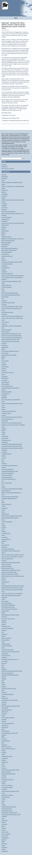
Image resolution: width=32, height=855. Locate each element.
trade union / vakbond (7, 795)
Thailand (4, 781)
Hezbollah (4, 450)
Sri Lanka (4, 739)
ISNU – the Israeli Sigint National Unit (11, 492)
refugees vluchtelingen (7, 673)
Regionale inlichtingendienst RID (10, 675)
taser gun (4, 768)
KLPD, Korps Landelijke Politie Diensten (12, 516)
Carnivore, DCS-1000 (7, 273)
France (3, 407)
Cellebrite (4, 279)
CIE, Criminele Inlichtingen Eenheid (11, 295)
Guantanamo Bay (6, 440)
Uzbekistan (4, 820)
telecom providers (6, 771)
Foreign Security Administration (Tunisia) (12, 403)
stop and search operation (8, 748)
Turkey (3, 801)
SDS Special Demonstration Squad (11, 706)
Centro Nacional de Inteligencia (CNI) (11, 281)
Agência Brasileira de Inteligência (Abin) (12, 182)
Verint (3, 826)
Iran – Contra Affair (6, 483)
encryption (4, 380)
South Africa (5, 725)
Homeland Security (6, 453)
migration (4, 560)
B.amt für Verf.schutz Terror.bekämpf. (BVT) (13, 223)
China (3, 291)
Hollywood (4, 452)
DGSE (3, 349)
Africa (3, 180)
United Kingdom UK (7, 808)
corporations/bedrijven (7, 312)
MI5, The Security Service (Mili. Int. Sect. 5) (13, 554)
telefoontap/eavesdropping (9, 773)
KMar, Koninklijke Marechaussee (10, 517)
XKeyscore (4, 843)
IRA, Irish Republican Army (9, 479)
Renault (4, 676)
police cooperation (6, 638)
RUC (3, 680)
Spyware (4, 735)
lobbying (4, 531)
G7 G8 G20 (5, 421)
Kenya (3, 512)
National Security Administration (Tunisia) (12, 587)
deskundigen (5, 347)
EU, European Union (7, 386)
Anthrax (4, 201)
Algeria (3, 188)
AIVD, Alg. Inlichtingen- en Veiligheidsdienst (13, 186)
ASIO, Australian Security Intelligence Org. (12, 213)
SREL (3, 737)
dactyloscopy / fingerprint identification (11, 326)
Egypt (3, 374)
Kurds (3, 519)
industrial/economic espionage (9, 465)
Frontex (4, 415)
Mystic (3, 583)
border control (5, 254)
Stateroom (4, 744)
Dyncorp (4, 368)
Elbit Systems (5, 378)
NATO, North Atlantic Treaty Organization (12, 589)
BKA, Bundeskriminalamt (8, 240)
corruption (4, 314)
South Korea (5, 727)
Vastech (4, 822)
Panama (4, 624)
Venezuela (4, 824)
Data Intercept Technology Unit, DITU (11, 333)
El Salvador (5, 376)
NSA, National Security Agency (9, 609)
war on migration (6, 834)
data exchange (5, 331)
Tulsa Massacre (6, 797)
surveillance (5, 758)
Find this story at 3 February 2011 (10, 118)
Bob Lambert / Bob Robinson (9, 250)
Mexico (3, 552)
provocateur (5, 661)
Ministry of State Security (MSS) (10, 574)
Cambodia (4, 265)
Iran (3, 481)
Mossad (4, 580)
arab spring (5, 207)
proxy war (4, 663)
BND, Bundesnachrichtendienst (10, 248)
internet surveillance (7, 475)
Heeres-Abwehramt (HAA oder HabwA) (12, 446)
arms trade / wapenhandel (8, 211)
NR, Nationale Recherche (8, 607)
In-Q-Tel (4, 457)
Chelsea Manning (6, 285)
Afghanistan (5, 176)
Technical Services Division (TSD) (10, 770)
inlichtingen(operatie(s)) (8, 473)
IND (3, 459)
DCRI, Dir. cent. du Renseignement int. (12, 335)
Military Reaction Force (8, 568)
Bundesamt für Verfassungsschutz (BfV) (12, 262)
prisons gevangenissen (8, 649)
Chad (3, 283)
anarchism (4, 196)
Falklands (4, 397)
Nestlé (3, 599)
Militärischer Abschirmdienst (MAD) (11, 562)
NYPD (3, 612)
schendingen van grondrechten (10, 700)
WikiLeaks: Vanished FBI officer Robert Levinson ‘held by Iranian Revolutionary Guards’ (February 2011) (13, 25)
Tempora (4, 775)
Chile (3, 289)
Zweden (4, 849)
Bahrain (4, 229)
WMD (3, 841)
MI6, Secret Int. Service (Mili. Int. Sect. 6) (12, 556)
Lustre (3, 535)
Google (3, 432)
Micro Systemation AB (7, 558)
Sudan (3, 754)
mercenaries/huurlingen (8, 549)
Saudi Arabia (5, 698)
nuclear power (5, 611)
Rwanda (4, 686)
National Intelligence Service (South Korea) (13, 585)
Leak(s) (4, 525)
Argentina (4, 209)
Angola (3, 198)
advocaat (4, 174)
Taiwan (3, 766)
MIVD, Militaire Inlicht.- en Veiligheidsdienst (13, 576)
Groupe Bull (5, 438)
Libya (3, 529)
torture (3, 793)
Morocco (4, 578)
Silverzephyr (5, 711)
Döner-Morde (5, 360)
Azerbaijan (4, 221)
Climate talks (5, 296)
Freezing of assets (6, 413)
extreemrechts (5, 393)
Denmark (4, 343)
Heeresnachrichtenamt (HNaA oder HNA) (12, 448)
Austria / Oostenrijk (6, 217)
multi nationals (5, 581)
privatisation (5, 653)
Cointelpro (4, 300)
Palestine (4, 622)
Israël (3, 494)
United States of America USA (9, 812)
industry (4, 467)
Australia (4, 215)
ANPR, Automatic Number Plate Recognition (13, 200)
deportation (5, 345)
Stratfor (3, 750)
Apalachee (4, 203)
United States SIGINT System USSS (11, 814)
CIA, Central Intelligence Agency (10, 293)
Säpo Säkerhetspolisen (8, 694)
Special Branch (5, 731)
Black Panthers (5, 244)
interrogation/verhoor (7, 477)
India (3, 461)
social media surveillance (8, 717)
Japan (3, 502)
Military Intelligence (7, 566)
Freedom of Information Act (9, 411)
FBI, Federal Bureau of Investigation (11, 399)
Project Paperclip (6, 655)
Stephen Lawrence (6, 746)
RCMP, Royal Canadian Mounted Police (12, 671)
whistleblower (5, 837)
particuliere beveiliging (7, 628)
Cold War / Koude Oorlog (8, 302)
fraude (3, 409)
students (4, 752)
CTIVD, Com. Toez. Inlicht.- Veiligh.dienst (12, 318)
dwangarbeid (5, 366)
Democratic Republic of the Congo (10, 341)
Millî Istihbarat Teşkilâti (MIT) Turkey (11, 570)
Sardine (4, 696)
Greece (3, 434)
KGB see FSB (5, 514)
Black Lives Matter (6, 242)
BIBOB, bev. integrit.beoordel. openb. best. (13, 238)
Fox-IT (3, 405)
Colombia (4, 304)
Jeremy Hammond (6, 504)
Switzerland (5, 762)
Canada (4, 269)
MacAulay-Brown (6, 539)
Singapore (4, 713)
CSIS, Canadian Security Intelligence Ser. (12, 316)
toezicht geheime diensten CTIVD (10, 791)
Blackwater (4, 246)
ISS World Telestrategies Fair (9, 498)
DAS (3, 327)
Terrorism (4, 777)
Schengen (4, 702)
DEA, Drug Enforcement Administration (12, 337)
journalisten (5, 508)
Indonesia (4, 463)
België (3, 234)
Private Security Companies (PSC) (10, 651)
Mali (3, 543)
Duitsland (4, 364)
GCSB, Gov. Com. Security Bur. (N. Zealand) (13, 424)
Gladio (3, 430)
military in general (6, 564)
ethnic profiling (5, 384)
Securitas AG (5, 707)
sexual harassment (6, 709)
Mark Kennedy (5, 545)
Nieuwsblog (5, 166)
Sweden (4, 760)
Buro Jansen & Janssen (8, 145)
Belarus (4, 232)
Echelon (4, 370)
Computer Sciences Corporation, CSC (11, 308)
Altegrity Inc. (5, 190)
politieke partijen (6, 644)
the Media (4, 789)
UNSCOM (4, 816)
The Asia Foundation (7, 785)
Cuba (3, 320)
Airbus (3, 184)
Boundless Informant (7, 256)
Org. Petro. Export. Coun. (8, 618)
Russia (3, 684)
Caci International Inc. (7, 263)
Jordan (3, 506)
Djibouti (3, 357)
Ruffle (3, 682)
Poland (3, 636)
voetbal (3, 830)
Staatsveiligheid (6, 740)
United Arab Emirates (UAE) (9, 806)
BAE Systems (5, 225)
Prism (3, 647)
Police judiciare (5, 640)
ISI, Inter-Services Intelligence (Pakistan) (12, 488)
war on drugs (5, 832)
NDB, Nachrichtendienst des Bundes (11, 595)
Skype (3, 715)
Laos (3, 523)
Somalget (4, 719)
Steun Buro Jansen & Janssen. (10, 150)
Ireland (3, 486)
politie (3, 642)
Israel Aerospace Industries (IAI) (10, 496)
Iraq (3, 485)
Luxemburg (5, 537)
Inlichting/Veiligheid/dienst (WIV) (10, 471)
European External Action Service (10, 388)
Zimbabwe (4, 847)
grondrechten (5, 436)
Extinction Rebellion (7, 391)
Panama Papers (6, 626)
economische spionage (8, 372)
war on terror (5, 835)
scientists (4, 704)
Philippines (4, 634)
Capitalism (4, 271)
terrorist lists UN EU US (8, 779)
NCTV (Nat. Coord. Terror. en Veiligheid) (12, 593)
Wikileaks (4, 839)
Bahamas (4, 227)
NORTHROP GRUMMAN (8, 605)
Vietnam (4, 828)
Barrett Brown (5, 231)
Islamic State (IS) (6, 490)
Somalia (4, 721)
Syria (3, 764)
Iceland (3, 455)
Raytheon (4, 669)
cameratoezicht (6, 267)
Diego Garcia (5, 353)
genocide (4, 428)
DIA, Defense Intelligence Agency (10, 351)
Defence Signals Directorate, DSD (10, 339)
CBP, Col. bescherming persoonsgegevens (13, 275)
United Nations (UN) (7, 810)
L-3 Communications (7, 521)
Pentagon (4, 630)
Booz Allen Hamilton (7, 252)
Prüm (3, 665)
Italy (3, 500)
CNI (3, 298)
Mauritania (4, 547)
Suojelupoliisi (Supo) (7, 756)
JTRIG (3, 510)
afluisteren (4, 178)
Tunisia (3, 799)
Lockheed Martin (6, 533)
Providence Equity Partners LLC (10, 659)
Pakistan (4, 620)
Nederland (4, 597)
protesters (4, 657)
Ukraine (4, 804)
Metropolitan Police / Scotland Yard (11, 550)
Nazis (3, 591)
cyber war (4, 324)
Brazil (3, 258)
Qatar (3, 667)
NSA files (4, 164)
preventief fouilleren (7, 645)
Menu (16, 18)
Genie (3, 426)
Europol (4, 390)
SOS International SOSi (8, 723)
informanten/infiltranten (8, 469)
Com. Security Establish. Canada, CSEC (12, 306)
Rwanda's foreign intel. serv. (9, 688)
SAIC (3, 690)
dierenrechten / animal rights (9, 355)
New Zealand (5, 601)
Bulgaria (4, 260)
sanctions (4, 692)
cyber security (5, 322)
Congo (3, 310)
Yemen (3, 845)
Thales (3, 783)
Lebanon (4, 527)
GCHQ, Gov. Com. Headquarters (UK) (11, 422)
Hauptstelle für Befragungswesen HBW (12, 444)
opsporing (4, 616)
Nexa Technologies (6, 603)
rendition (4, 678)
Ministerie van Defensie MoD (9, 572)
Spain (3, 729)
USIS (3, 818)
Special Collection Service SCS (10, 733)
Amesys (4, 192)
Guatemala (4, 442)
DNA (3, 358)
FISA (3, 401)
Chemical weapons (6, 287)
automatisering (5, 219)
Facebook (4, 395)
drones (3, 362)
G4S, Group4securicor (7, 419)
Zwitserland (5, 851)
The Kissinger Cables (7, 787)
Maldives (4, 541)
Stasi (3, 742)
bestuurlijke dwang (6, 236)
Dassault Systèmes (7, 329)
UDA (3, 802)
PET (3, 632)
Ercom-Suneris (5, 382)
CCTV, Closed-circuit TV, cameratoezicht (12, 277)
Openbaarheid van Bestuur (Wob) (10, 614)
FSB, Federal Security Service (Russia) (12, 417)
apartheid (4, 205)
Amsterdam (5, 194)
